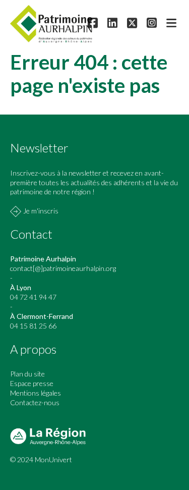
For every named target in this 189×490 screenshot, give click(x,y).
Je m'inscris (40, 210)
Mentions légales (35, 393)
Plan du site (27, 373)
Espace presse (31, 383)
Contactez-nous (34, 402)
